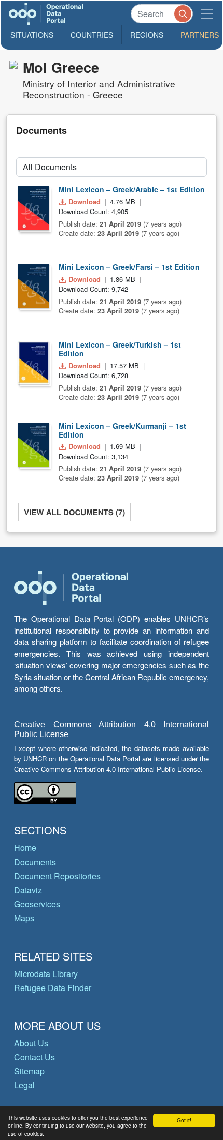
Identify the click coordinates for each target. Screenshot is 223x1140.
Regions (146, 34)
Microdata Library (46, 974)
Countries (92, 34)
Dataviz (28, 890)
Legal (24, 1085)
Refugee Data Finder (52, 988)
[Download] (33, 208)
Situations (31, 34)
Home (25, 847)
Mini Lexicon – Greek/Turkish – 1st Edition (120, 348)
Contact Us (34, 1057)
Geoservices (37, 904)
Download (84, 201)
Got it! (184, 1120)
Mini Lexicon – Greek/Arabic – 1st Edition (132, 189)
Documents (35, 862)
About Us (31, 1043)
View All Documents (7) (74, 512)
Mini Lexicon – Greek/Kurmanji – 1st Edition (122, 430)
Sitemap (29, 1071)
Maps (24, 918)
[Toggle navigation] (207, 13)
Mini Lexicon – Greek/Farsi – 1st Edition (129, 267)
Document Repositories (57, 876)
